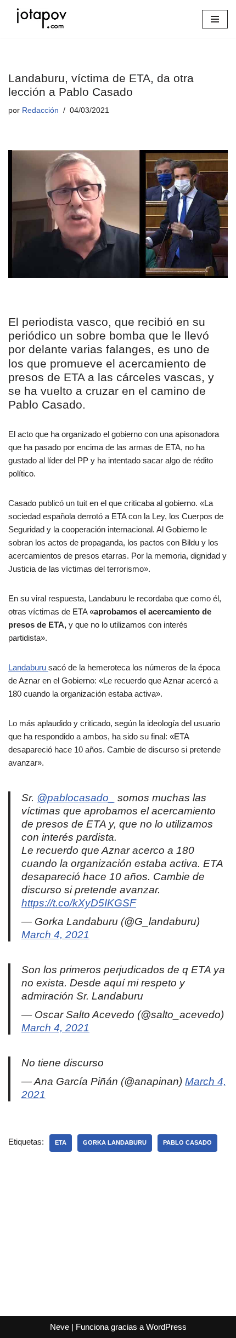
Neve (59, 1326)
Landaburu (28, 667)
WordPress (166, 1326)
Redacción (40, 110)
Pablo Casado (187, 1142)
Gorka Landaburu (115, 1142)
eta (60, 1142)
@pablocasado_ (76, 797)
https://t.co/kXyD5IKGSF (78, 903)
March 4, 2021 (55, 934)
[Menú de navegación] (215, 19)
